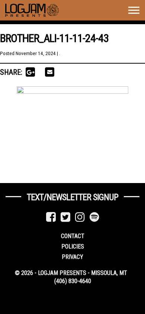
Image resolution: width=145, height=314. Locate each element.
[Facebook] (51, 217)
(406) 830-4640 (72, 281)
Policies (72, 246)
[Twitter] (65, 217)
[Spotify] (94, 217)
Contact (72, 236)
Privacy (72, 256)
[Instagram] (80, 217)
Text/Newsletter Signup (72, 197)
